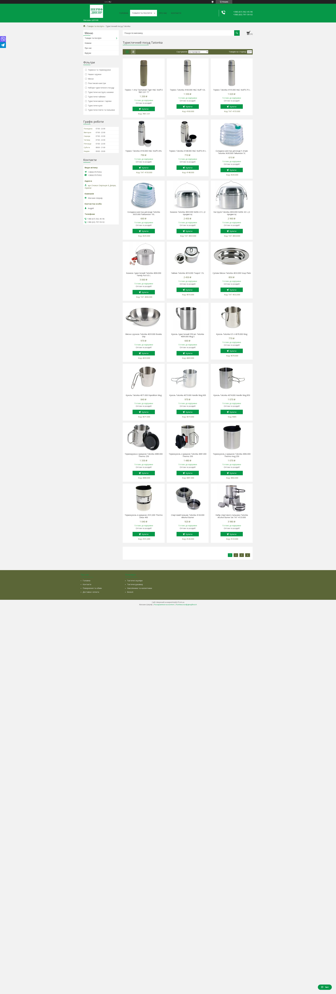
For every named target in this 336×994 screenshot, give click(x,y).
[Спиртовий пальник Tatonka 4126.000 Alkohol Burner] (188, 498)
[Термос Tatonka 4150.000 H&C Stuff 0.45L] (144, 134)
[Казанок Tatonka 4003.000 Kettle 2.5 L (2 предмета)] (188, 195)
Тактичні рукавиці (135, 584)
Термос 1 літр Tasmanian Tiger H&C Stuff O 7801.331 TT (144, 91)
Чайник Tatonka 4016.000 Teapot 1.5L (187, 273)
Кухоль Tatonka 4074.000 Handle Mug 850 (231, 395)
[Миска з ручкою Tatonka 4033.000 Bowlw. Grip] (144, 317)
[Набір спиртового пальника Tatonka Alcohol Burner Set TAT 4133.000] (232, 498)
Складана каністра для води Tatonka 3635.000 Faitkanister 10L (143, 213)
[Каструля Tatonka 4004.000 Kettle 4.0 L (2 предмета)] (232, 195)
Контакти (176, 13)
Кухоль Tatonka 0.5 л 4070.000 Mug (231, 334)
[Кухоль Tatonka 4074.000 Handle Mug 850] (232, 378)
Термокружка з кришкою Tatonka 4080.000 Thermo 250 (144, 455)
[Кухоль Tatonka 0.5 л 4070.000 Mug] (232, 317)
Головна (123, 13)
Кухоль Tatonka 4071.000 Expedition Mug (144, 395)
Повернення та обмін (92, 588)
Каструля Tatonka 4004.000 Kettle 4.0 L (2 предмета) (232, 213)
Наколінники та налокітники (139, 588)
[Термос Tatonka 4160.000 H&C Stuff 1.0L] (188, 72)
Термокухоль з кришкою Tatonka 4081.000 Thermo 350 (187, 455)
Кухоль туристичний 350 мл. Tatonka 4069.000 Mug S (187, 335)
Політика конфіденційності (186, 604)
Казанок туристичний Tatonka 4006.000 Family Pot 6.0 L (143, 274)
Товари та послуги (142, 13)
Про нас (163, 13)
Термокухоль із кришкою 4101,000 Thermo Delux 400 (144, 516)
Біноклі (130, 592)
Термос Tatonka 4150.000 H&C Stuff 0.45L (143, 151)
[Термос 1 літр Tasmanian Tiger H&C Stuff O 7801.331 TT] (144, 72)
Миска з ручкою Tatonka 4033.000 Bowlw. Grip (143, 335)
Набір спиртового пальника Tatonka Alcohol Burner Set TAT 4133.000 (232, 516)
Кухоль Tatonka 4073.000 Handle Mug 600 (187, 395)
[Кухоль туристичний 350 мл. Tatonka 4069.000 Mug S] (188, 317)
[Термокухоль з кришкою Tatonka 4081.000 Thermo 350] (188, 437)
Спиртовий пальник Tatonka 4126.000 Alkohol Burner (187, 516)
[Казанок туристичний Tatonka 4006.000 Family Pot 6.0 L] (144, 256)
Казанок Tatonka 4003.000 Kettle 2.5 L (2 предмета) (187, 213)
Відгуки (88, 53)
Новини (88, 43)
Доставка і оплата (91, 592)
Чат (327, 987)
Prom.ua (181, 602)
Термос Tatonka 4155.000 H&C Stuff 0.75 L (231, 90)
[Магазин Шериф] (96, 11)
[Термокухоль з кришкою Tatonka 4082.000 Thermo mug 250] (232, 437)
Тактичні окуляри (135, 580)
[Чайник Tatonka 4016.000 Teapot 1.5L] (188, 256)
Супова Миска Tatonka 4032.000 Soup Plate (232, 273)
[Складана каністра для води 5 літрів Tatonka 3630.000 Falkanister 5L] (232, 134)
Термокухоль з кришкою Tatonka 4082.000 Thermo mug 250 (232, 455)
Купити (145, 109)
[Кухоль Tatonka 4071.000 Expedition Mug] (144, 378)
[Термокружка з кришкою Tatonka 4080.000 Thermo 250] (144, 437)
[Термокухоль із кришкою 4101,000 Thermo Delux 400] (144, 498)
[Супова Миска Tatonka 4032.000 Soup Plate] (232, 256)
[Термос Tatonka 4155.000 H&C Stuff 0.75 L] (232, 72)
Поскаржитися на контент (164, 604)
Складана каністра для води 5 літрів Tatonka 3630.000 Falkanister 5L (232, 152)
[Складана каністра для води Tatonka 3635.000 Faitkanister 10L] (144, 195)
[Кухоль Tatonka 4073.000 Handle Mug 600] (188, 378)
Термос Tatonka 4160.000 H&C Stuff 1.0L (187, 90)
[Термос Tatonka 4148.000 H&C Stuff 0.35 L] (188, 134)
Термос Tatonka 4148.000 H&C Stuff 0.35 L (187, 151)
